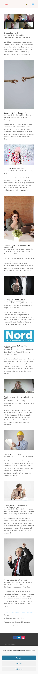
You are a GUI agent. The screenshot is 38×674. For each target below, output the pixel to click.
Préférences (19, 669)
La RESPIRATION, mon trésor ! (15, 169)
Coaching (7, 120)
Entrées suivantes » (27, 613)
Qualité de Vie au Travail (12, 251)
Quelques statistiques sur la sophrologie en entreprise (14, 300)
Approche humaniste (11, 511)
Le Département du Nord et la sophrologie (15, 347)
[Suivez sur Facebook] (15, 637)
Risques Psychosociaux (11, 308)
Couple (28, 115)
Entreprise (29, 249)
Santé (6, 173)
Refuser (19, 663)
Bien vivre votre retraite (13, 454)
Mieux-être (26, 37)
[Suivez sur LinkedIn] (19, 637)
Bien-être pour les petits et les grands (17, 117)
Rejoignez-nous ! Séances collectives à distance (18, 398)
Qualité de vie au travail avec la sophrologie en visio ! (15, 506)
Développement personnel (13, 37)
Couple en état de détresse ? (15, 113)
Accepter (19, 658)
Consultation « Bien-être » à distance (18, 580)
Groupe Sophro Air (11, 33)
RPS (15, 254)
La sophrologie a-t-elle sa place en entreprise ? (17, 246)
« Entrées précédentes (11, 613)
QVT (22, 251)
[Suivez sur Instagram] (23, 637)
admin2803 (10, 35)
